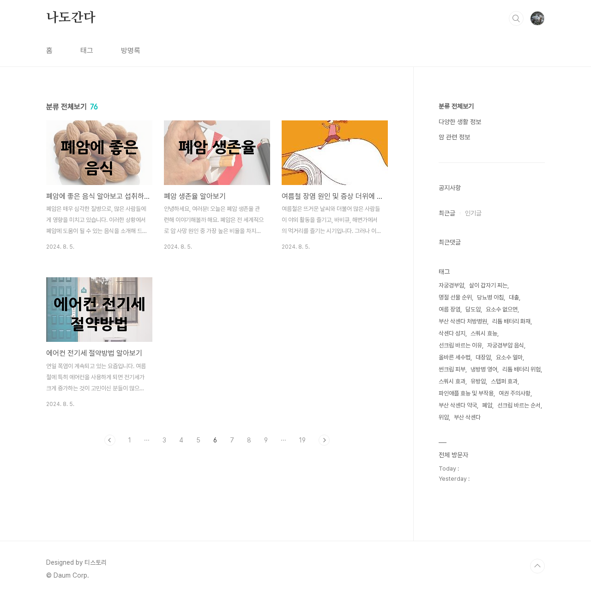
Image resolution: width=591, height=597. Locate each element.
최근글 (447, 213)
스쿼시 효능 (483, 333)
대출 (514, 297)
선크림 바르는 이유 (460, 345)
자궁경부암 (451, 285)
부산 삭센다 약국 (458, 405)
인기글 (473, 213)
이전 (109, 440)
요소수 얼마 (509, 357)
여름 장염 (449, 309)
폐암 (487, 405)
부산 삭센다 (467, 417)
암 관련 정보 (454, 137)
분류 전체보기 (456, 106)
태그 (86, 50)
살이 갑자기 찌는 (488, 285)
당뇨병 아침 (490, 297)
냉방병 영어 (483, 369)
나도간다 (71, 18)
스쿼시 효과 (452, 381)
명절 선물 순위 (455, 297)
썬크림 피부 (452, 369)
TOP (537, 566)
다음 (324, 440)
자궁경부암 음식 (505, 345)
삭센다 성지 (452, 333)
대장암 (483, 357)
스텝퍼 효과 (504, 381)
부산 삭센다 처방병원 (463, 321)
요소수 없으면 (502, 309)
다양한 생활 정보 (460, 121)
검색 (516, 18)
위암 (444, 417)
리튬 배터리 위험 (521, 369)
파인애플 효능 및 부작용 (466, 393)
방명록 (130, 50)
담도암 (473, 309)
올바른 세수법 (454, 357)
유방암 (478, 381)
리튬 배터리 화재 (511, 321)
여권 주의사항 (515, 393)
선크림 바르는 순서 (519, 405)
